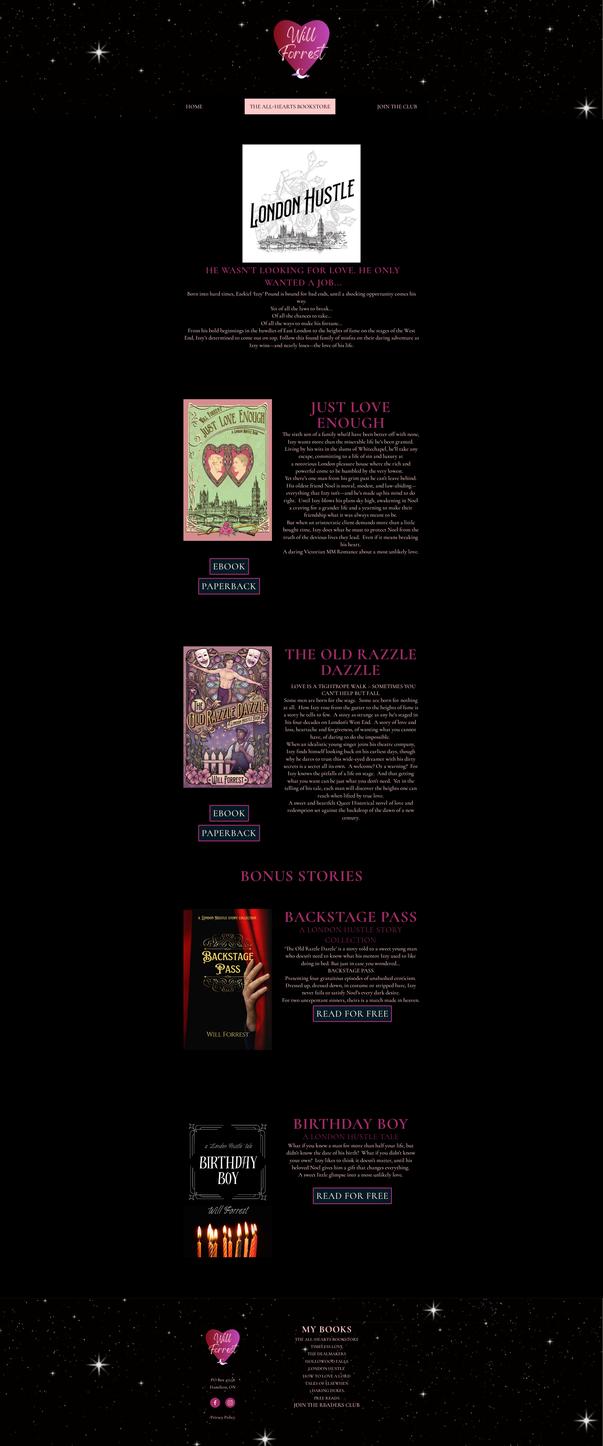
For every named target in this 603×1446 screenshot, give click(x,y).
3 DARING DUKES (326, 1390)
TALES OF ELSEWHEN (326, 1383)
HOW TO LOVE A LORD (326, 1376)
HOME (194, 106)
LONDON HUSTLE (326, 1368)
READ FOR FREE (352, 1013)
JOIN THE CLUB (397, 106)
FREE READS (327, 1398)
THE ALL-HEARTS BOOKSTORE (290, 106)
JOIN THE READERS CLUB (327, 1404)
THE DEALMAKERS (326, 1353)
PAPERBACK (229, 586)
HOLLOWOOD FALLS (326, 1361)
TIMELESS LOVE (327, 1346)
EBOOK (229, 566)
